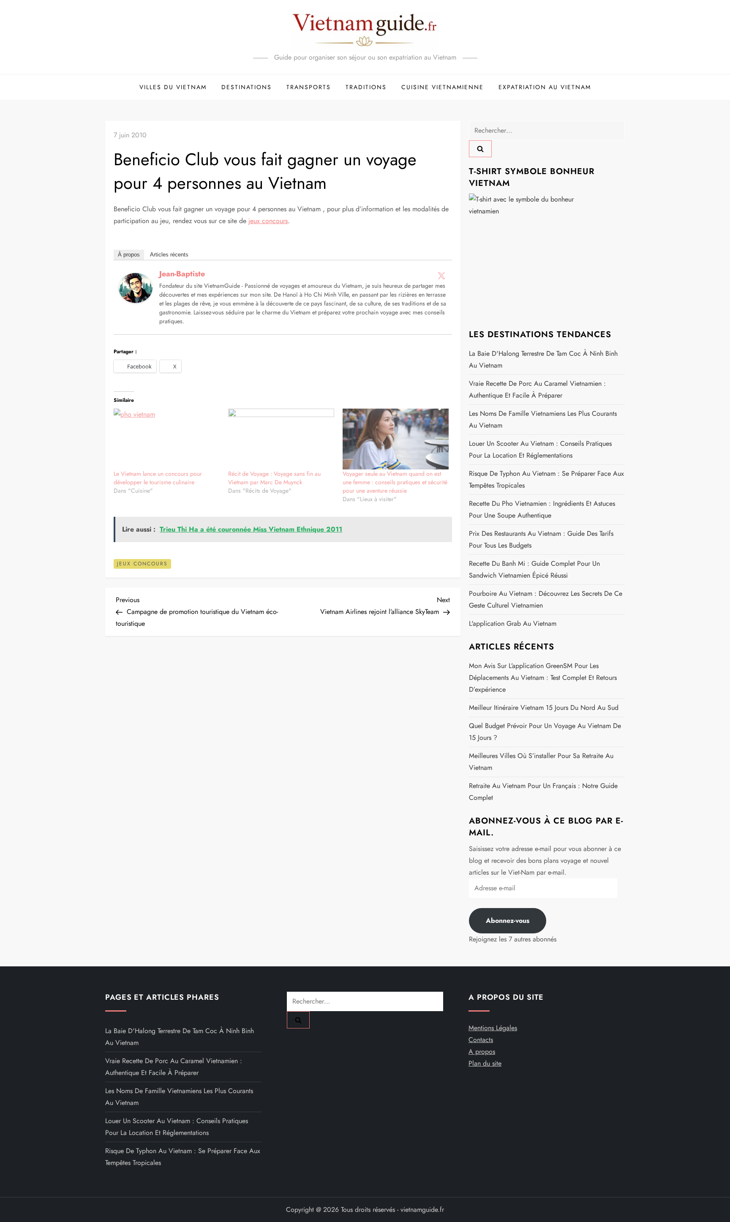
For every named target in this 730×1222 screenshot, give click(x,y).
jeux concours (268, 221)
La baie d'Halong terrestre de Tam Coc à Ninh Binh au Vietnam (543, 359)
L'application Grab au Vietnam (512, 623)
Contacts (481, 1040)
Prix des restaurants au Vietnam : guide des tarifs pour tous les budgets (541, 539)
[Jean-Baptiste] (136, 287)
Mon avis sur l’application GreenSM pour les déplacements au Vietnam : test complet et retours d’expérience (543, 677)
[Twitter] (441, 275)
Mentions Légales (493, 1028)
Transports (308, 87)
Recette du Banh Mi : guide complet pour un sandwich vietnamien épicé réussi (534, 569)
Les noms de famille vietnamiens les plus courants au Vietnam (543, 419)
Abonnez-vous (507, 920)
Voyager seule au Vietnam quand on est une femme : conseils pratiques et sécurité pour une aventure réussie (395, 482)
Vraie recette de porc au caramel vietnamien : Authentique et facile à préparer (537, 389)
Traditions (366, 87)
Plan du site (485, 1063)
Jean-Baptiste (182, 273)
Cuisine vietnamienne (442, 87)
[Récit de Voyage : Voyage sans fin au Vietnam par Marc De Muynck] (281, 439)
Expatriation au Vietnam (544, 87)
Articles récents (169, 254)
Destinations (246, 87)
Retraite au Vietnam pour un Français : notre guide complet (543, 791)
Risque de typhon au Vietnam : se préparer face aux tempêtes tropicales (546, 479)
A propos (482, 1051)
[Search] (480, 148)
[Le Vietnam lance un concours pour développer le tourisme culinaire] (167, 439)
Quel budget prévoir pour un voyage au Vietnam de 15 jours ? (545, 731)
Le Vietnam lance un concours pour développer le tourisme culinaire (158, 477)
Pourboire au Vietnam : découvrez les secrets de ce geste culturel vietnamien (545, 599)
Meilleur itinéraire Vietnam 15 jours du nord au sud (543, 707)
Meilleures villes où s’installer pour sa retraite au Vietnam (541, 761)
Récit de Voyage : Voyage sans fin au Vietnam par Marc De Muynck (274, 477)
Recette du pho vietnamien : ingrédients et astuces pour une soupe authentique (542, 509)
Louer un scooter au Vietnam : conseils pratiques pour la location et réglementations (540, 449)
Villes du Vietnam (173, 87)
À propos (129, 254)
